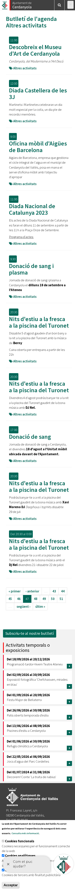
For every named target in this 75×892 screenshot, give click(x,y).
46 (19, 599)
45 (10, 599)
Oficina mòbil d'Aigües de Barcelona (38, 147)
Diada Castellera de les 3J (38, 93)
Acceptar (11, 885)
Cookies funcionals (19, 841)
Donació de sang (30, 436)
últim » (40, 606)
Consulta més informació (25, 833)
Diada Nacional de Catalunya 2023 (32, 209)
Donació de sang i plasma (31, 269)
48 (35, 599)
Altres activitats (26, 25)
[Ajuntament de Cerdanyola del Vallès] (5, 4)
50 (53, 599)
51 (61, 599)
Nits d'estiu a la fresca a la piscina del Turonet (39, 322)
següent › (23, 606)
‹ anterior (32, 591)
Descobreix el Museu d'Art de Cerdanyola (35, 50)
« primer (15, 591)
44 (63, 591)
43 (54, 591)
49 (44, 599)
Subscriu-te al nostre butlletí (29, 633)
